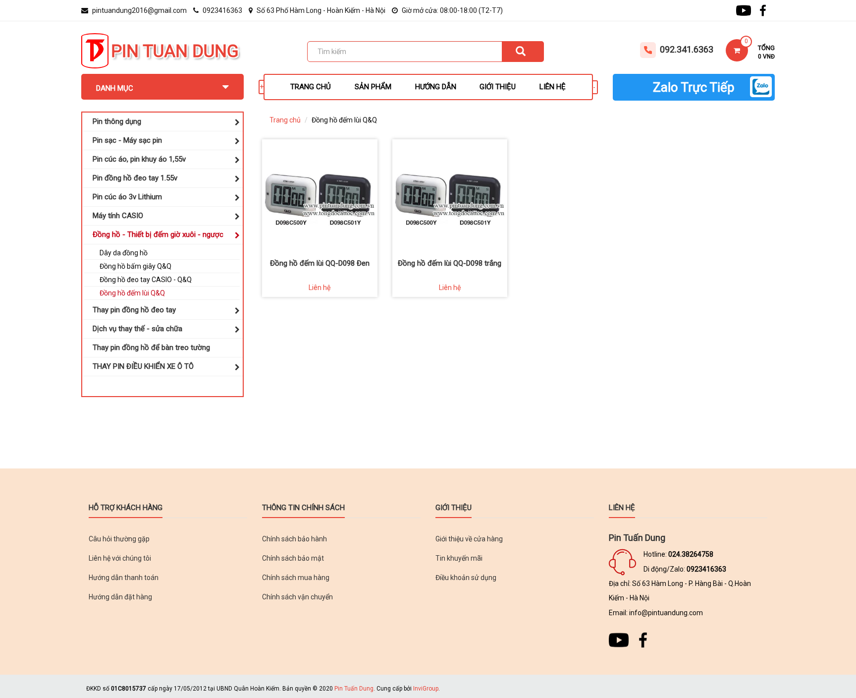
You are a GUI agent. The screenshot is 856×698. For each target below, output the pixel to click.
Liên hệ (552, 86)
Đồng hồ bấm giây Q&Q (135, 266)
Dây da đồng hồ (124, 253)
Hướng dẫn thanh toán (124, 578)
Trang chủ (310, 86)
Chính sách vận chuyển (297, 597)
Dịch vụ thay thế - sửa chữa (137, 328)
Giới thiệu (498, 86)
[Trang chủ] (94, 50)
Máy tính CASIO (118, 215)
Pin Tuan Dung (175, 51)
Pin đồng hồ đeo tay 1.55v (135, 178)
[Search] (523, 51)
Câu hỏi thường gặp (119, 539)
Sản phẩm (373, 86)
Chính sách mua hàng (295, 578)
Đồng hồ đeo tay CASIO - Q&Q (146, 280)
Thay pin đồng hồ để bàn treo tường (151, 347)
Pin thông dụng (117, 121)
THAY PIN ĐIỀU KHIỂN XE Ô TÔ (143, 366)
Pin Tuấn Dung (354, 688)
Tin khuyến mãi (458, 558)
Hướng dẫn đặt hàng (120, 597)
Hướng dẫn (435, 86)
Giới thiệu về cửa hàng (469, 539)
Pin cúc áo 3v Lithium (127, 196)
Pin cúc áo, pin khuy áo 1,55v (139, 159)
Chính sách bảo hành (294, 539)
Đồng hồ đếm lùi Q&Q (132, 293)
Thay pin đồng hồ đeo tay (134, 309)
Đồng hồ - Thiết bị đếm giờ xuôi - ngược (158, 234)
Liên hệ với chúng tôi (120, 558)
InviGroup (425, 688)
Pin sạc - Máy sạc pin (127, 140)
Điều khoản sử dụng (465, 578)
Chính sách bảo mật (293, 558)
